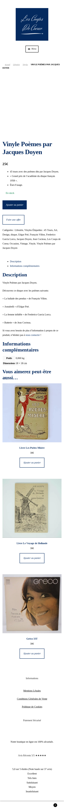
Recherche (32, 806)
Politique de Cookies (32, 706)
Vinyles (25, 64)
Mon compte (10, 806)
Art (55, 230)
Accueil (7, 64)
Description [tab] (15, 261)
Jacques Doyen (24, 239)
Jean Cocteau (39, 239)
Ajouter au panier (14, 204)
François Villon (37, 234)
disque (14, 234)
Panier (49, 804)
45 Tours (48, 230)
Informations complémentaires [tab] (24, 266)
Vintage (24, 243)
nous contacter (33, 335)
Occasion (14, 243)
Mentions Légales (32, 690)
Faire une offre (13, 219)
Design (5, 234)
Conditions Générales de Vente (32, 698)
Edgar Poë (23, 234)
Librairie (16, 64)
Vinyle (32, 243)
